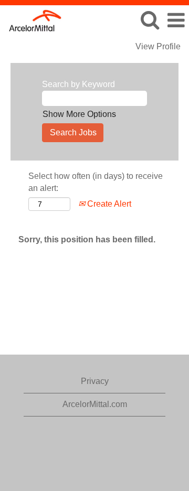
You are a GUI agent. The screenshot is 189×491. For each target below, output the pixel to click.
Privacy (95, 381)
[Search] (149, 20)
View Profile (158, 46)
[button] (176, 20)
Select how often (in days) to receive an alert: (95, 182)
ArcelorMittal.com (94, 404)
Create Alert (108, 203)
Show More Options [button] (79, 114)
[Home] (31, 20)
